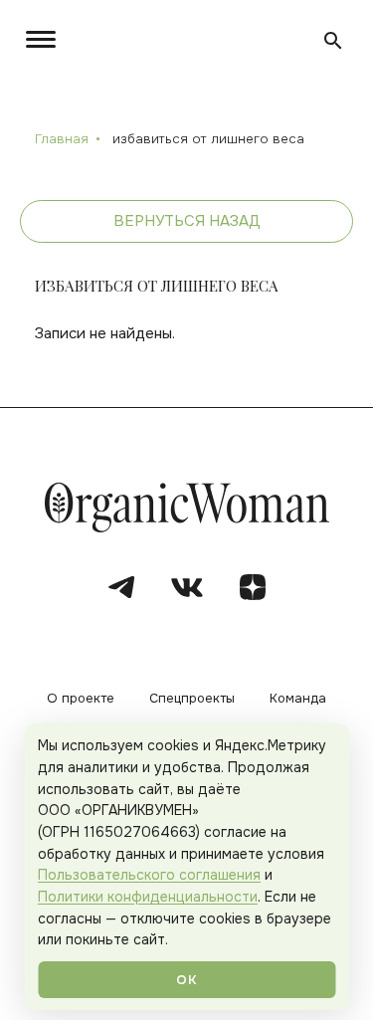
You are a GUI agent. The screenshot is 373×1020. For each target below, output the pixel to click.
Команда (298, 699)
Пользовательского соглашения (149, 875)
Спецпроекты (192, 699)
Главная (62, 138)
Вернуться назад (187, 221)
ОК (186, 979)
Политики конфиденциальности (148, 897)
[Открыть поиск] (333, 41)
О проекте (80, 699)
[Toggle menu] (45, 39)
